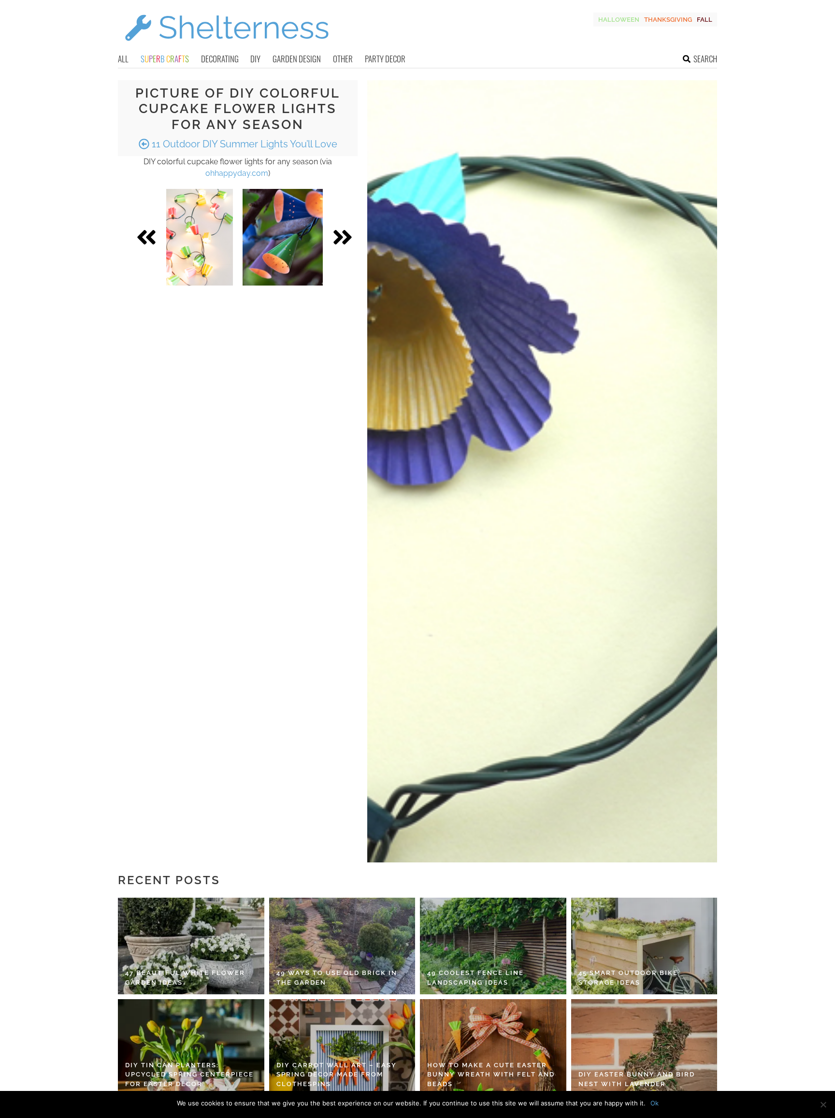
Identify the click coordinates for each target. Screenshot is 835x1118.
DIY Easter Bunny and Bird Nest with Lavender (636, 1079)
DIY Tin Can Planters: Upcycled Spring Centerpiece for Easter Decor (189, 1074)
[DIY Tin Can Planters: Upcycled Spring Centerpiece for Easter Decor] (191, 1047)
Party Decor (385, 59)
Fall (704, 19)
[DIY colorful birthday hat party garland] (283, 237)
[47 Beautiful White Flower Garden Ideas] (191, 946)
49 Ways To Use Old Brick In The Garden (336, 977)
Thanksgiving (668, 19)
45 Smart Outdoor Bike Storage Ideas (628, 977)
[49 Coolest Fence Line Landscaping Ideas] (493, 946)
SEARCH (705, 59)
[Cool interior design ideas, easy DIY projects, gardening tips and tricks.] (226, 46)
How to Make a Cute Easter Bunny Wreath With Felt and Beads (491, 1074)
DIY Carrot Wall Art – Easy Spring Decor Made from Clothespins (336, 1074)
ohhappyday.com (236, 173)
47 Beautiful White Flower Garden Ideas (185, 977)
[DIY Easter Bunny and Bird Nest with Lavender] (644, 1047)
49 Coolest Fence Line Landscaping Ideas (475, 977)
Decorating (220, 59)
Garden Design (297, 59)
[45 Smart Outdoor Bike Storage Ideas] (644, 946)
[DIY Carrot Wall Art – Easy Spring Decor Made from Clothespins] (342, 1047)
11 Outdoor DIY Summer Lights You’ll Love (243, 144)
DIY (255, 59)
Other (343, 59)
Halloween (618, 19)
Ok (654, 1103)
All (123, 59)
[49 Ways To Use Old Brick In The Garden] (342, 946)
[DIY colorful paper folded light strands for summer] (199, 237)
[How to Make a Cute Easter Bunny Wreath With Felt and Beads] (493, 1047)
